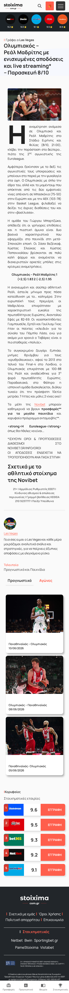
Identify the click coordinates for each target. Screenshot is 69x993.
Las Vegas (11, 533)
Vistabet (47, 947)
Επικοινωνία (53, 919)
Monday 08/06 (28, 704)
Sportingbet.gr (46, 940)
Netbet (17, 940)
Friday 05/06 (27, 765)
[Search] (40, 6)
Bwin (28, 940)
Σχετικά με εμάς (22, 913)
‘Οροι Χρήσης (50, 913)
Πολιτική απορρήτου (23, 919)
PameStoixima (26, 947)
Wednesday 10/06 (28, 643)
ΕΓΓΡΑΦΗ (55, 810)
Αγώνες (45, 580)
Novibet (39, 404)
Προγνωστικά (20, 580)
